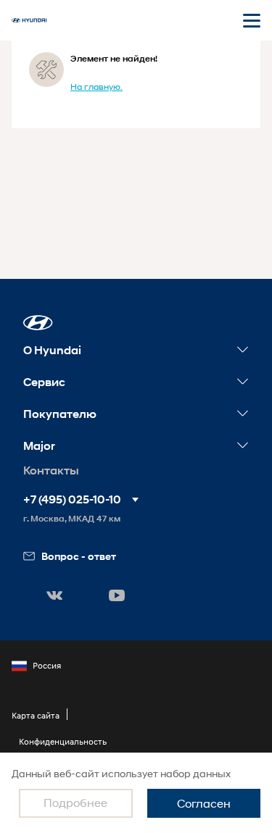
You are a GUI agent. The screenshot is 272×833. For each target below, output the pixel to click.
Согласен (204, 803)
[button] (38, 322)
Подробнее (75, 802)
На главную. (96, 86)
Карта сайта (35, 715)
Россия (47, 665)
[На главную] (29, 20)
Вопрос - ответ (78, 556)
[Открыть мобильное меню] (251, 20)
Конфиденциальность (63, 741)
